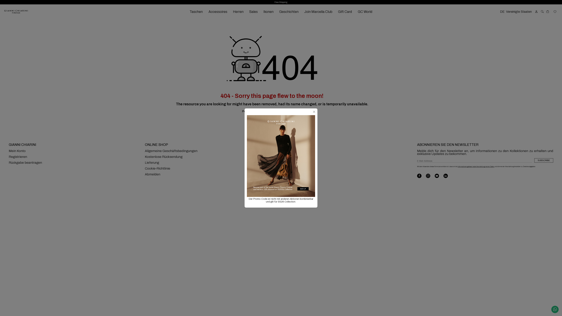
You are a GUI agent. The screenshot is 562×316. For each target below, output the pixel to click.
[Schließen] (314, 112)
